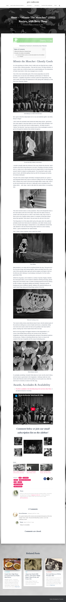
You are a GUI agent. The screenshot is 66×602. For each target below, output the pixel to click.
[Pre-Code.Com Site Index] (18, 452)
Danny (21, 522)
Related (21, 56)
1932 (20, 477)
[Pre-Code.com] (33, 2)
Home (7, 5)
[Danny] (15, 492)
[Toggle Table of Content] (42, 49)
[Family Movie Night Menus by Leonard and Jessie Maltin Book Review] (12, 564)
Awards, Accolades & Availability (22, 53)
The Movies (29, 5)
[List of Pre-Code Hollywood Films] (47, 441)
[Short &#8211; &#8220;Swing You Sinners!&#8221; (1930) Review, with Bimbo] (19, 467)
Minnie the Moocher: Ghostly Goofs (23, 51)
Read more (17, 586)
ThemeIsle (61, 599)
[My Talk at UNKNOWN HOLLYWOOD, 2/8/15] (33, 467)
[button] (39, 5)
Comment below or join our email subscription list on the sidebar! (30, 54)
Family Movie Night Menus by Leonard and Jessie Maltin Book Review (12, 575)
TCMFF (55, 5)
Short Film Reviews (18, 486)
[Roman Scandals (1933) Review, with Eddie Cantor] (46, 467)
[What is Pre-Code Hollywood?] (18, 441)
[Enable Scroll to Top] (63, 599)
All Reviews (25, 477)
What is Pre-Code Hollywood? (17, 5)
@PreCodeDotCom (24, 497)
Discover (36, 5)
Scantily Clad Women (18, 484)
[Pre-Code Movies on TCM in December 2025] (53, 564)
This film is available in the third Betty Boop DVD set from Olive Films (33, 389)
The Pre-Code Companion (46, 5)
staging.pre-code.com (35, 494)
